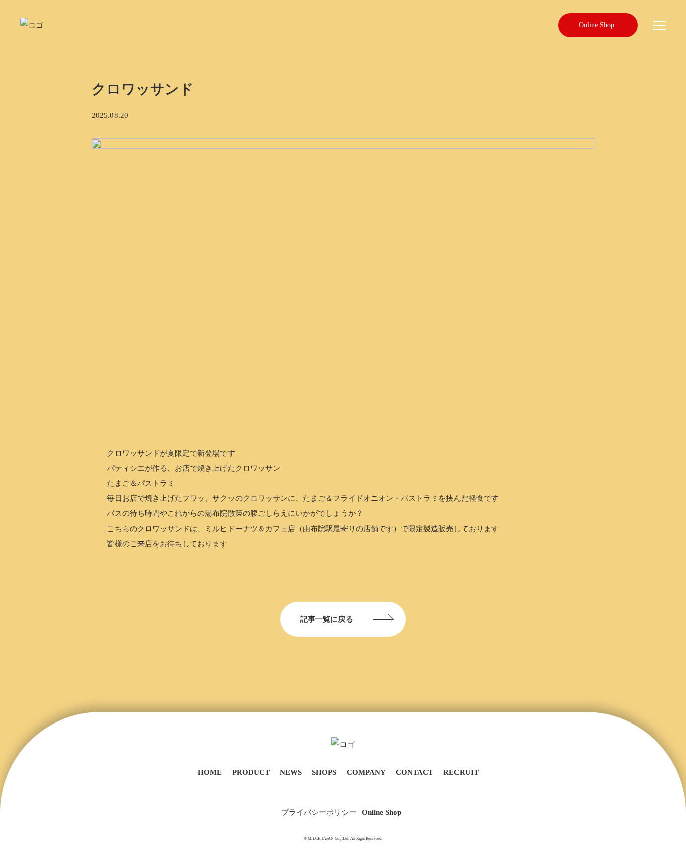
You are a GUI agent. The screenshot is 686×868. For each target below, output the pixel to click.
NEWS (291, 772)
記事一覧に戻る (326, 619)
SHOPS (324, 772)
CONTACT (414, 772)
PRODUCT (251, 772)
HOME (210, 772)
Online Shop (596, 25)
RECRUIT (461, 772)
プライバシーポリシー (319, 812)
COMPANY (366, 772)
